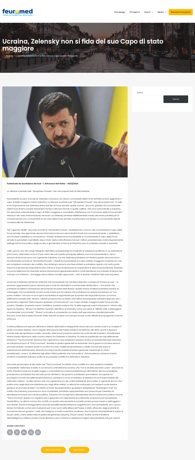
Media (161, 12)
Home (9, 55)
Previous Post (53, 449)
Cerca (140, 92)
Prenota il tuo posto (180, 12)
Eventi (147, 12)
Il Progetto (135, 12)
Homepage (119, 12)
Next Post (79, 449)
